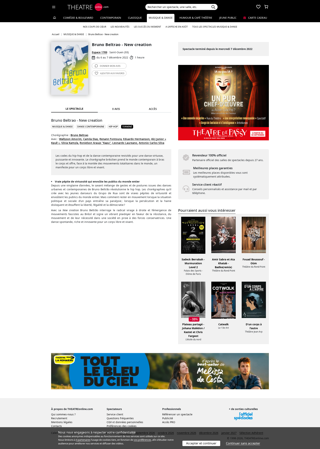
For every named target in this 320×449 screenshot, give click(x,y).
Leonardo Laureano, (125, 143)
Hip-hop (113, 126)
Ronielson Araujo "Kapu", (95, 143)
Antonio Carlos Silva (151, 143)
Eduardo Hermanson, (136, 139)
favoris (112, 73)
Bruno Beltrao (79, 135)
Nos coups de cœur (94, 26)
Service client (115, 414)
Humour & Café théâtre (195, 17)
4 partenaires (83, 439)
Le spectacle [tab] (74, 108)
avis (110, 65)
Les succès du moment (147, 26)
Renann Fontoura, (110, 139)
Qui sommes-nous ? (63, 414)
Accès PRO (168, 422)
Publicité (167, 418)
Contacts (56, 426)
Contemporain (110, 17)
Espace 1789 (99, 52)
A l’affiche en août (177, 26)
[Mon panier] (266, 7)
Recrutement (59, 418)
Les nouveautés (120, 26)
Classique (135, 17)
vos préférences (142, 439)
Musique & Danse (161, 17)
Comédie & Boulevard (78, 17)
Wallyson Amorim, (70, 139)
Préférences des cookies (121, 426)
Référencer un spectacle (177, 414)
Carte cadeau (257, 17)
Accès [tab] (153, 109)
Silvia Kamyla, (70, 143)
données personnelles (129, 422)
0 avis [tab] (116, 109)
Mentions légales (61, 422)
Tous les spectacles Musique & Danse (214, 26)
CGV (109, 422)
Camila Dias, (91, 139)
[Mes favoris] (258, 7)
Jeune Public (227, 17)
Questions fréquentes (120, 418)
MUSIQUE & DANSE (62, 126)
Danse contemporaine (90, 126)
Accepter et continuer (201, 443)
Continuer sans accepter (243, 443)
